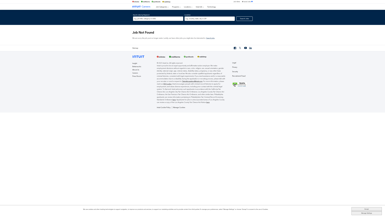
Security (235, 72)
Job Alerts (236, 2)
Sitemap (135, 48)
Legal (234, 63)
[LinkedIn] (250, 48)
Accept (366, 209)
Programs (175, 7)
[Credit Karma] (145, 1)
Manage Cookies (179, 107)
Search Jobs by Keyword (141, 15)
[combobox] (209, 18)
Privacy (234, 67)
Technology (211, 7)
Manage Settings (366, 213)
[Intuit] (139, 55)
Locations (187, 7)
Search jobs (210, 38)
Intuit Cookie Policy (164, 107)
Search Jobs (244, 19)
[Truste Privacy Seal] (242, 84)
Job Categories (161, 7)
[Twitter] (240, 48)
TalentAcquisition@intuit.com (192, 81)
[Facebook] (235, 48)
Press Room (136, 76)
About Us (135, 70)
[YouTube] (245, 48)
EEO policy (167, 84)
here (174, 100)
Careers (146, 6)
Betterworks (136, 67)
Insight (134, 63)
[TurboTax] (135, 1)
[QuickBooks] (156, 2)
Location (187, 15)
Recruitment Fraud (238, 76)
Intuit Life (199, 7)
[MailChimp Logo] (166, 2)
